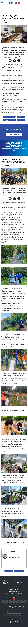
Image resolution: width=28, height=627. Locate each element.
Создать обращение (14, 134)
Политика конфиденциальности (14, 612)
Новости (18, 6)
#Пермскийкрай (18, 570)
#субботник (8, 570)
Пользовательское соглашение (14, 611)
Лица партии (18, 580)
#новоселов (21, 120)
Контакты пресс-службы (8, 586)
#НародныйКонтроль (9, 116)
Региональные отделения (5, 583)
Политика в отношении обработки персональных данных (14, 614)
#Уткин (20, 116)
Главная (3, 6)
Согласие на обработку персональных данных (14, 615)
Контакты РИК (18, 582)
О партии (4, 580)
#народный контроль (9, 120)
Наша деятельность (11, 6)
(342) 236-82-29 (14, 591)
